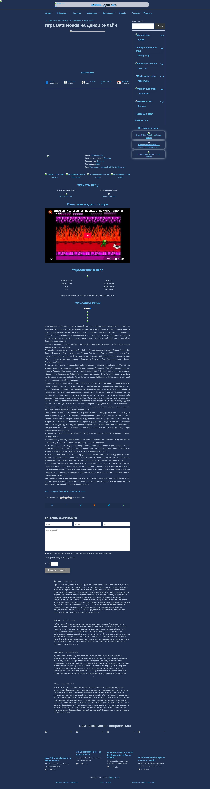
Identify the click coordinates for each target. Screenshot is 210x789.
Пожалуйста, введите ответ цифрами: (60, 558)
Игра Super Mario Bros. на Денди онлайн (88, 753)
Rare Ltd (100, 161)
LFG (46, 20)
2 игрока (107, 158)
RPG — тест (141, 120)
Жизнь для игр (103, 5)
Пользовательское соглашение (143, 782)
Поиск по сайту (138, 21)
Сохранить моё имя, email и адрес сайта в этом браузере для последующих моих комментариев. (79, 553)
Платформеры (63, 20)
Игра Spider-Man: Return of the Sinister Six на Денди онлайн (120, 755)
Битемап (121, 167)
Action (103, 167)
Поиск (160, 26)
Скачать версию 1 (66, 196)
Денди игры (53, 20)
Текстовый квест (144, 114)
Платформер (95, 167)
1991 (98, 164)
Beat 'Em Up (112, 167)
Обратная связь (105, 782)
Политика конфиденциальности (67, 782)
